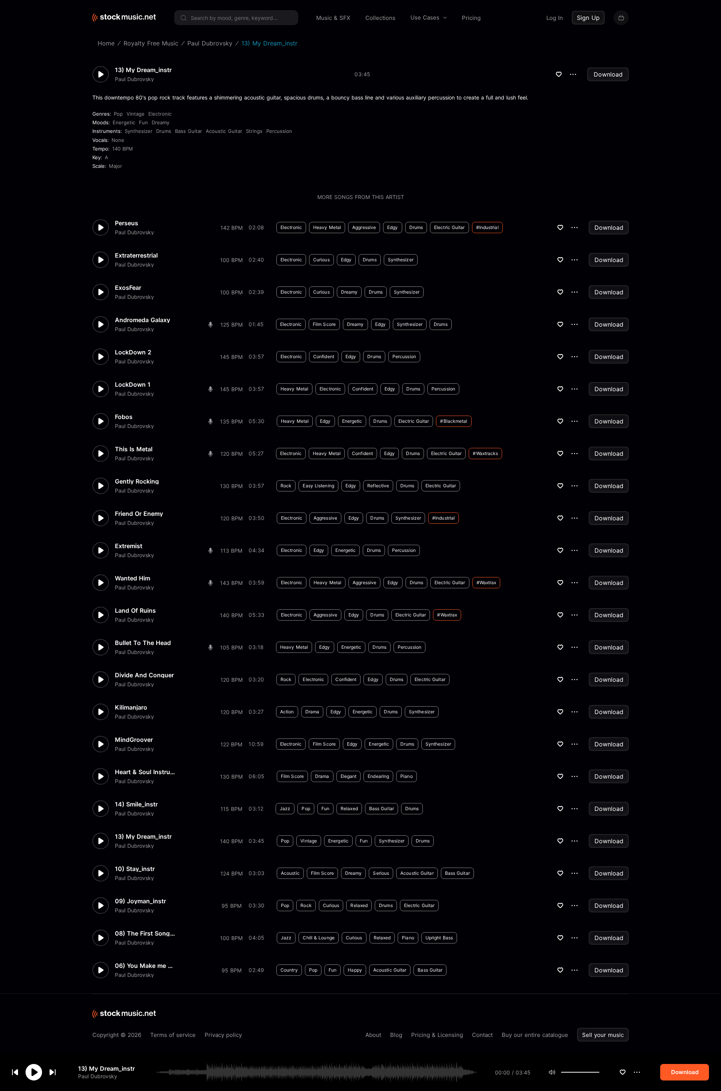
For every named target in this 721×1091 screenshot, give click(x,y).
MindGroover (134, 740)
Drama (312, 711)
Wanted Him (132, 578)
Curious (321, 259)
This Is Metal (133, 449)
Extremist (128, 546)
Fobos (124, 417)
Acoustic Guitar (224, 131)
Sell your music (603, 1034)
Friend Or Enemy (139, 514)
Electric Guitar (449, 227)
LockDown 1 (133, 384)
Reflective (378, 485)
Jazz (285, 808)
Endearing (378, 776)
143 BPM (231, 583)
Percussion (279, 131)
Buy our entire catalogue (535, 1034)
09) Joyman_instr (140, 901)
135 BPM (231, 421)
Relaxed (349, 808)
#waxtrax (486, 582)
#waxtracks (485, 453)
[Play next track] (52, 1072)
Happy (355, 970)
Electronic (160, 114)
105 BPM (231, 647)
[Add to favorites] (622, 1072)
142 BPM (231, 228)
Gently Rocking (137, 481)
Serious (381, 873)
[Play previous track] (15, 1072)
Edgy (392, 227)
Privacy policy (223, 1034)
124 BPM (231, 873)
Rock (286, 485)
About (373, 1034)
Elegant (349, 776)
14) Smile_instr (136, 804)
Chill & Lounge (318, 937)
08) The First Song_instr (145, 933)
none (118, 140)
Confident (323, 356)
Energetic (124, 122)
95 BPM (231, 906)
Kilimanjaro (131, 707)
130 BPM (231, 486)
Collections (380, 17)
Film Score (324, 324)
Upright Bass (439, 937)
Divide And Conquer (144, 675)
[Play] (34, 1072)
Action (287, 711)
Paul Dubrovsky (97, 1076)
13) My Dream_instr (106, 1068)
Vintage (136, 114)
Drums (163, 131)
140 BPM (122, 149)
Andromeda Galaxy (142, 320)
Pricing (471, 17)
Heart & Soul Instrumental (145, 772)
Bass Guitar (188, 131)
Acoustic (290, 873)
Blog (396, 1034)
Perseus (126, 223)
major (115, 166)
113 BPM (231, 550)
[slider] (599, 1072)
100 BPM (231, 260)
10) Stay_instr (135, 869)
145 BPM (231, 357)
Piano (406, 776)
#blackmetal (453, 421)
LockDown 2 (133, 352)
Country (289, 970)
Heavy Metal (327, 227)
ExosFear (128, 288)
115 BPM (231, 809)
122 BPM (231, 744)
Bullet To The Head (143, 643)
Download (608, 74)
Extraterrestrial (136, 255)
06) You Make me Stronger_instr (145, 966)
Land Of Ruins (135, 610)
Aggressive (364, 227)
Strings (254, 131)
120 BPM (231, 454)
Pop (118, 114)
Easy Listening (318, 485)
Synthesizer (138, 131)
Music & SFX (333, 17)
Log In (554, 17)
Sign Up (588, 17)
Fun (143, 122)
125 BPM (231, 324)
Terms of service (173, 1034)
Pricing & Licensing (437, 1034)
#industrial (487, 227)
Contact (482, 1034)
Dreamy (160, 122)
